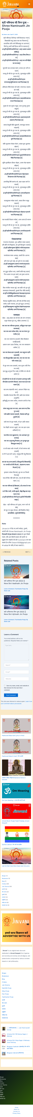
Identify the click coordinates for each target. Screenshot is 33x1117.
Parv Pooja (5, 994)
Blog (3, 881)
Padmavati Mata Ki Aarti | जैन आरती (12, 756)
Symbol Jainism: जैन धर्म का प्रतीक (12, 844)
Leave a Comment (9, 588)
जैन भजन (4, 892)
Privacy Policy (16, 1113)
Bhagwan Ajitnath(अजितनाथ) (15, 1053)
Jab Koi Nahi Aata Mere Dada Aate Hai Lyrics (16, 866)
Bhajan (4, 876)
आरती (3, 889)
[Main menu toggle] (29, 4)
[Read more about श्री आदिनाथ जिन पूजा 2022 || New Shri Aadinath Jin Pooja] (16, 571)
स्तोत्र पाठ (4, 902)
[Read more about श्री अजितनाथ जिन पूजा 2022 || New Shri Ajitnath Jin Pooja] (16, 602)
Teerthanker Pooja (20, 588)
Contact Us (16, 1111)
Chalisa (4, 884)
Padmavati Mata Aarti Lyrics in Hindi (13, 735)
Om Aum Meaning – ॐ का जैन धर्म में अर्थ (13, 800)
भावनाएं (3, 897)
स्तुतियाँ (3, 899)
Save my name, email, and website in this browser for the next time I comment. (16, 688)
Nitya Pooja (5, 991)
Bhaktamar (5, 878)
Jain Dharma (5, 886)
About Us (16, 1109)
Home (16, 1107)
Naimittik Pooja (6, 988)
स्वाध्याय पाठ (4, 905)
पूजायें (3, 894)
